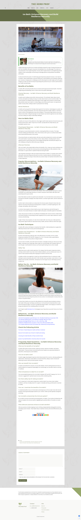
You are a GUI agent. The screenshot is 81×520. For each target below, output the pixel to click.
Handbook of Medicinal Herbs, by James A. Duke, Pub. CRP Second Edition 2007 (35, 322)
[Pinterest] (40, 415)
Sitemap (42, 511)
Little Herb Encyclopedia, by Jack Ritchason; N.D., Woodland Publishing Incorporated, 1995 (38, 318)
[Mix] (44, 415)
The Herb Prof (40, 4)
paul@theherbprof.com (35, 505)
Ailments (52, 7)
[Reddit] (37, 415)
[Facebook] (33, 415)
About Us (33, 7)
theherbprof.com (31, 309)
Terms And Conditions (45, 509)
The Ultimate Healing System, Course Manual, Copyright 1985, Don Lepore (34, 319)
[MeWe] (42, 415)
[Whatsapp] (46, 415)
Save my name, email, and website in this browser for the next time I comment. (37, 477)
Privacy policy (43, 507)
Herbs (47, 7)
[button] (5, 8)
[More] (48, 415)
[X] (35, 415)
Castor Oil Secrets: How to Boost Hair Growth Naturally (30, 442)
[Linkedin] (39, 415)
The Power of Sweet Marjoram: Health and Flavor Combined (31, 330)
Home (28, 7)
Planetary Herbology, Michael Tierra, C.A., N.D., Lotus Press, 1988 (32, 321)
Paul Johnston (31, 58)
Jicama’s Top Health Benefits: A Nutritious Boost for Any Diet (31, 338)
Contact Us (42, 7)
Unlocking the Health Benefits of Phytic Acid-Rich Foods (30, 335)
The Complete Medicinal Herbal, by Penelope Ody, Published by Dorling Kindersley (36, 324)
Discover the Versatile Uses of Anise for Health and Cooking (31, 332)
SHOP (37, 7)
